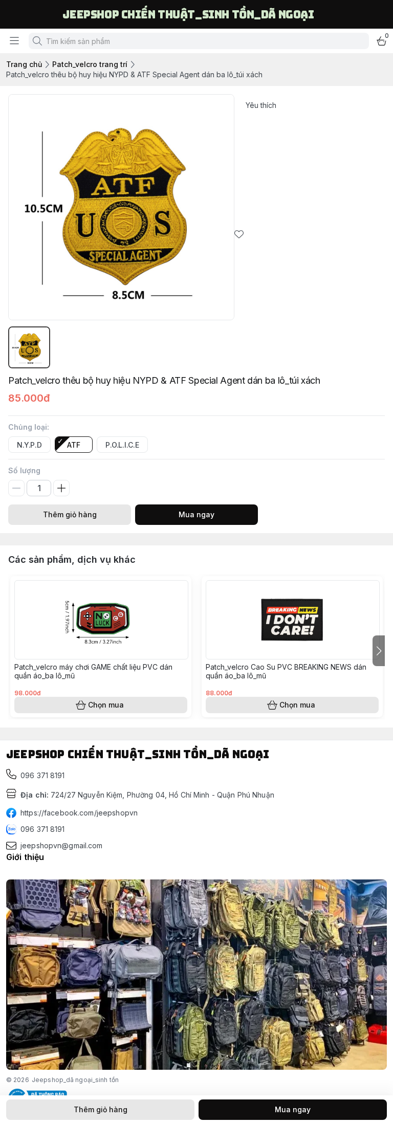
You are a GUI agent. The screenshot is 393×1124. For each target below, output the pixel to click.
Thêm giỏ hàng (70, 514)
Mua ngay (196, 514)
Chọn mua (106, 704)
